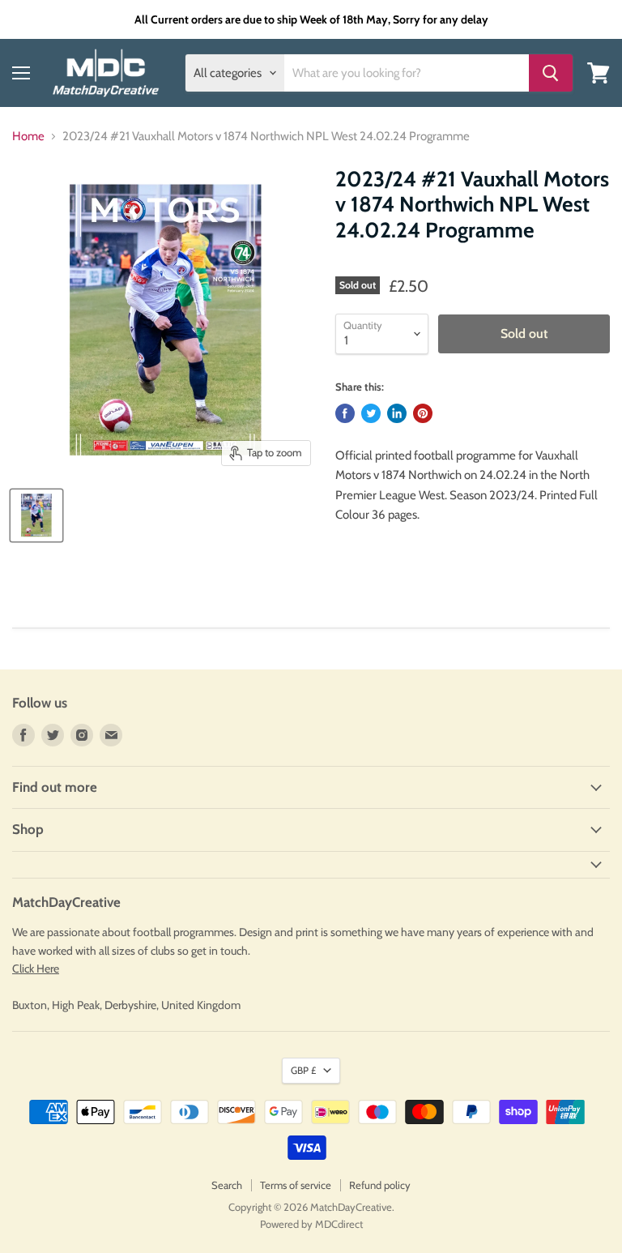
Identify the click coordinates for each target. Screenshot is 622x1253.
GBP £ (303, 1070)
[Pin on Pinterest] (422, 413)
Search (226, 1184)
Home (28, 136)
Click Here (35, 968)
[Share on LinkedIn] (397, 413)
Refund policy (380, 1184)
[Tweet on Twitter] (371, 413)
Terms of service (295, 1184)
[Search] (551, 73)
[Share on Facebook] (345, 413)
